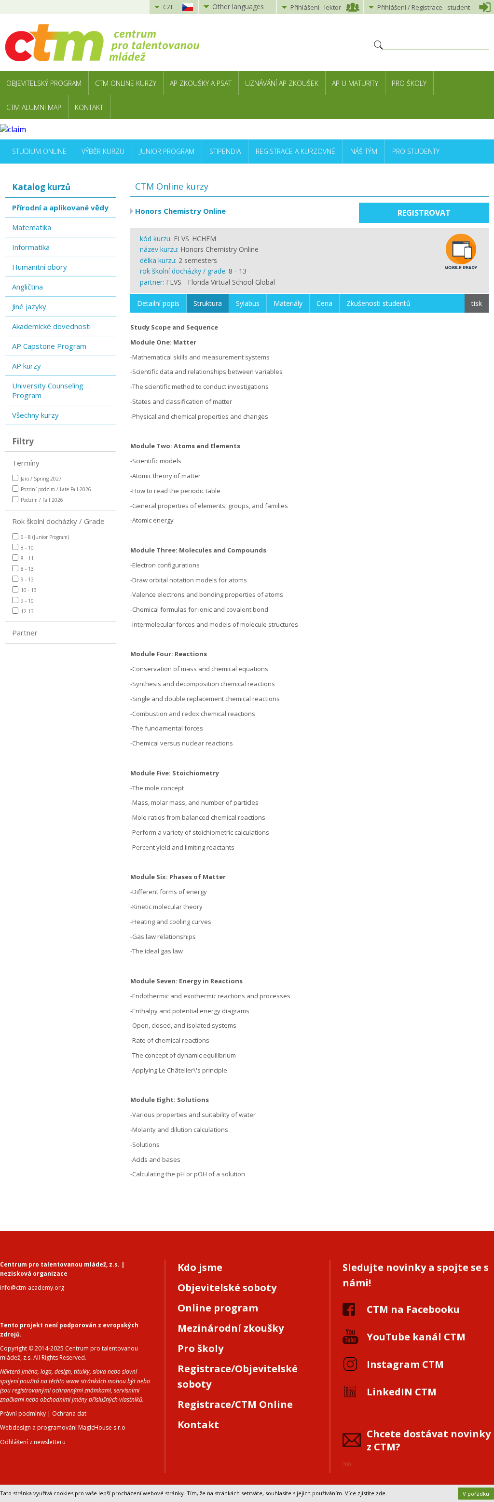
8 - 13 (27, 568)
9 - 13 (27, 579)
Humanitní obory (39, 267)
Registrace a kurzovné (295, 151)
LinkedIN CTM (402, 1391)
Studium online (39, 151)
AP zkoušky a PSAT (201, 83)
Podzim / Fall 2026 (42, 499)
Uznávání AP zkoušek (281, 83)
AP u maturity (355, 83)
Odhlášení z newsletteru (33, 1442)
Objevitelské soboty (227, 1287)
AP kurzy (26, 366)
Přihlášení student (423, 7)
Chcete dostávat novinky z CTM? (429, 1440)
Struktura (207, 303)
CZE (168, 7)
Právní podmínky (23, 1413)
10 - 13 (29, 590)
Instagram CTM (405, 1364)
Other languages (238, 6)
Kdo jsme (200, 1267)
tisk (476, 303)
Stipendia (225, 151)
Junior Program (166, 151)
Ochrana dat (69, 1413)
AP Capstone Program (49, 346)
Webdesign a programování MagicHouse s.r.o (62, 1427)
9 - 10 (27, 600)
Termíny (26, 463)
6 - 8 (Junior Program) (45, 537)
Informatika (31, 247)
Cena (324, 303)
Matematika (31, 227)
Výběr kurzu (103, 151)
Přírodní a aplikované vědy (60, 207)
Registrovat (424, 212)
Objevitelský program (44, 83)
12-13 (27, 611)
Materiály (288, 303)
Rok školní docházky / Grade (58, 521)
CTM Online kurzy (125, 83)
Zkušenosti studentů (378, 303)
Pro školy (409, 83)
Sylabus (248, 303)
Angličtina (27, 286)
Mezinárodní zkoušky (231, 1328)
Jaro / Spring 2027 (41, 478)
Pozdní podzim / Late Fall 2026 (56, 489)
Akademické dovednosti (51, 326)
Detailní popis (158, 303)
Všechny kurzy (35, 415)
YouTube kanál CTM (416, 1336)
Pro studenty (415, 151)
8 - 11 (27, 558)
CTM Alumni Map (33, 107)
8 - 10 (27, 547)
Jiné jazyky (29, 306)
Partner (25, 632)
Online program (218, 1307)
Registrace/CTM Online (235, 1404)
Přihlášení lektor (315, 7)
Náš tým (363, 151)
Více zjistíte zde (365, 1493)
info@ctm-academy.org (32, 1287)
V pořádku (476, 1493)
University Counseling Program (47, 390)
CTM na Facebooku (413, 1309)
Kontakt (89, 107)
